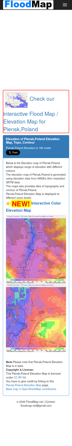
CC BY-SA (20, 377)
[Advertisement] (36, 50)
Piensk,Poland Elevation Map (23, 385)
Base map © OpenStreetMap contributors (31, 389)
